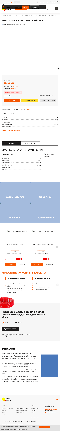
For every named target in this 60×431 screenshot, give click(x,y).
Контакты (33, 412)
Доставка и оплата (35, 408)
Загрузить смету (11, 328)
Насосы (3, 412)
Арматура (4, 410)
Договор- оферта (35, 417)
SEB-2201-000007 (41, 250)
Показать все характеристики (11, 130)
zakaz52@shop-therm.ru (51, 409)
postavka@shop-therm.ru (51, 412)
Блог (32, 416)
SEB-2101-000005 (15, 250)
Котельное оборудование (7, 408)
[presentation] (58, 68)
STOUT (28, 109)
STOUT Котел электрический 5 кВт (14, 244)
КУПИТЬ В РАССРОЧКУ (30, 100)
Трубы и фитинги (20, 412)
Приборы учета (19, 414)
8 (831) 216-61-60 (14, 322)
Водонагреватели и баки (22, 408)
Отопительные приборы (21, 410)
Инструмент (4, 414)
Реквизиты (33, 414)
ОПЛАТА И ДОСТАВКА (30, 143)
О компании (33, 410)
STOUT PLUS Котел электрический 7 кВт (42, 244)
